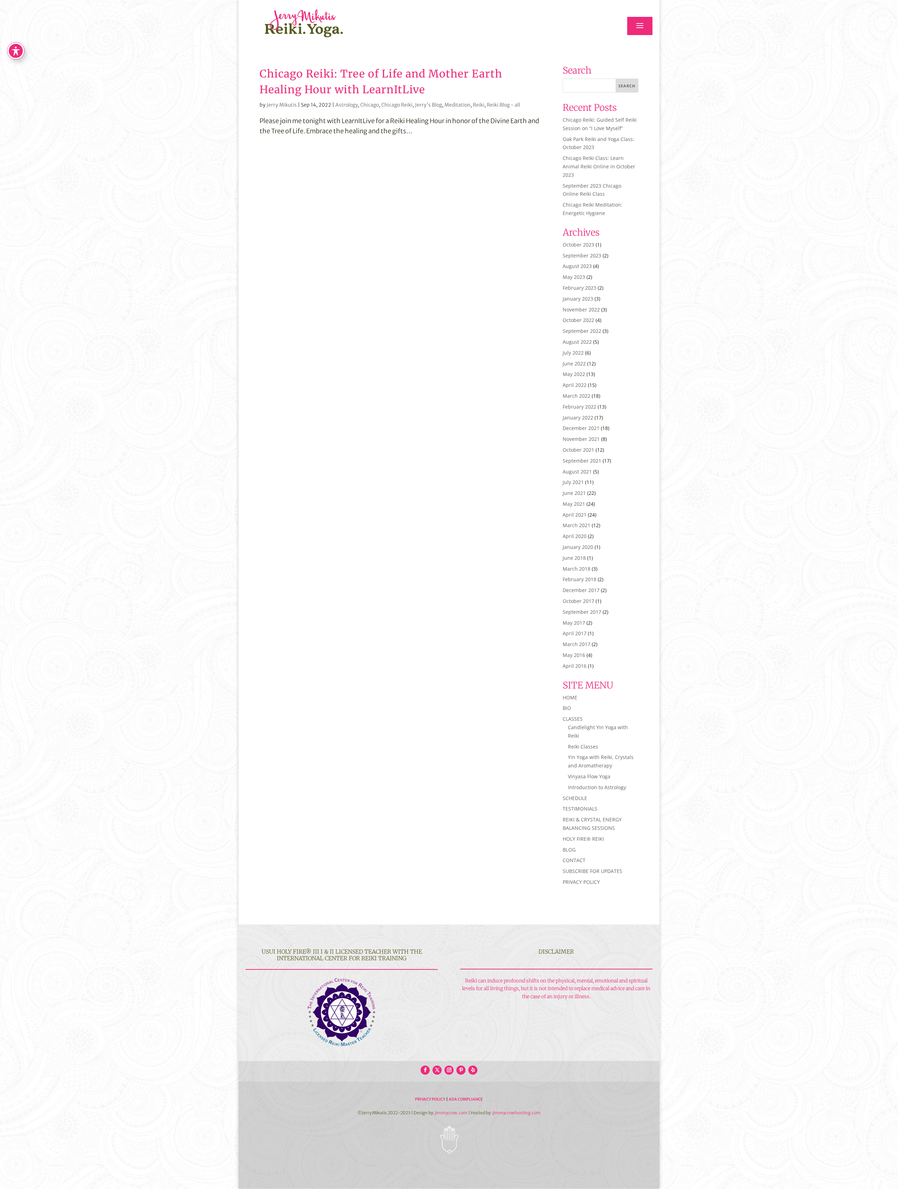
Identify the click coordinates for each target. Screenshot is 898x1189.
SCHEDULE (575, 798)
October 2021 (578, 449)
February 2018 (579, 579)
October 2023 (578, 244)
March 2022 (576, 395)
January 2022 (578, 417)
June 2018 (574, 558)
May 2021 (574, 504)
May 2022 (574, 374)
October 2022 (578, 320)
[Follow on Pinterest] (460, 1070)
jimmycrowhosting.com (516, 1112)
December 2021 (581, 428)
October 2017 (578, 601)
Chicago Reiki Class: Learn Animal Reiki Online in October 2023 (599, 166)
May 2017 (574, 622)
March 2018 (576, 568)
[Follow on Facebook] (425, 1070)
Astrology (346, 105)
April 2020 (575, 536)
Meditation (457, 105)
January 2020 (578, 547)
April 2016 (575, 666)
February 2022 (579, 406)
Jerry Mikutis (282, 105)
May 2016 (574, 655)
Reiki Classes (583, 746)
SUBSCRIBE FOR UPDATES (592, 871)
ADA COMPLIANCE (466, 1099)
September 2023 (582, 255)
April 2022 (575, 385)
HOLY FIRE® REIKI (583, 838)
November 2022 (581, 309)
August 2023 (577, 266)
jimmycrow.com (451, 1112)
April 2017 (575, 633)
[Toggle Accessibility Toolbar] (15, 50)
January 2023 (578, 298)
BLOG (569, 849)
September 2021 (582, 460)
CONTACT (574, 860)
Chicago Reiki (397, 105)
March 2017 (576, 644)
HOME (570, 697)
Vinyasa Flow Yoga (589, 776)
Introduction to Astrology (597, 787)
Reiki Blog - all (503, 105)
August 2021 (577, 471)
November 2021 (581, 439)
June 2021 (574, 493)
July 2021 (573, 482)
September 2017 (582, 612)
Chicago (369, 105)
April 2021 (575, 514)
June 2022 (574, 363)
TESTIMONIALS (580, 808)
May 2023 (574, 277)
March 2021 (576, 525)
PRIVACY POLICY (581, 882)
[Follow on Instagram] (449, 1070)
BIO (567, 708)
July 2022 (573, 352)
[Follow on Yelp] (472, 1070)
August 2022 (577, 341)
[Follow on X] (437, 1070)
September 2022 (582, 331)
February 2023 (579, 287)
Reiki (478, 105)
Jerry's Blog (428, 105)
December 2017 (581, 590)
